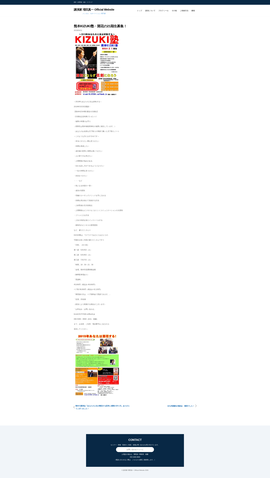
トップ (139, 11)
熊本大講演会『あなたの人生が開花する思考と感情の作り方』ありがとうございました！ (103, 407)
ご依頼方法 (184, 11)
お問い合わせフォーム (135, 449)
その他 (174, 11)
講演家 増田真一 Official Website (134, 470)
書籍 (193, 11)
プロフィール (163, 11)
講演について (150, 11)
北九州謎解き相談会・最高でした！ (180, 406)
